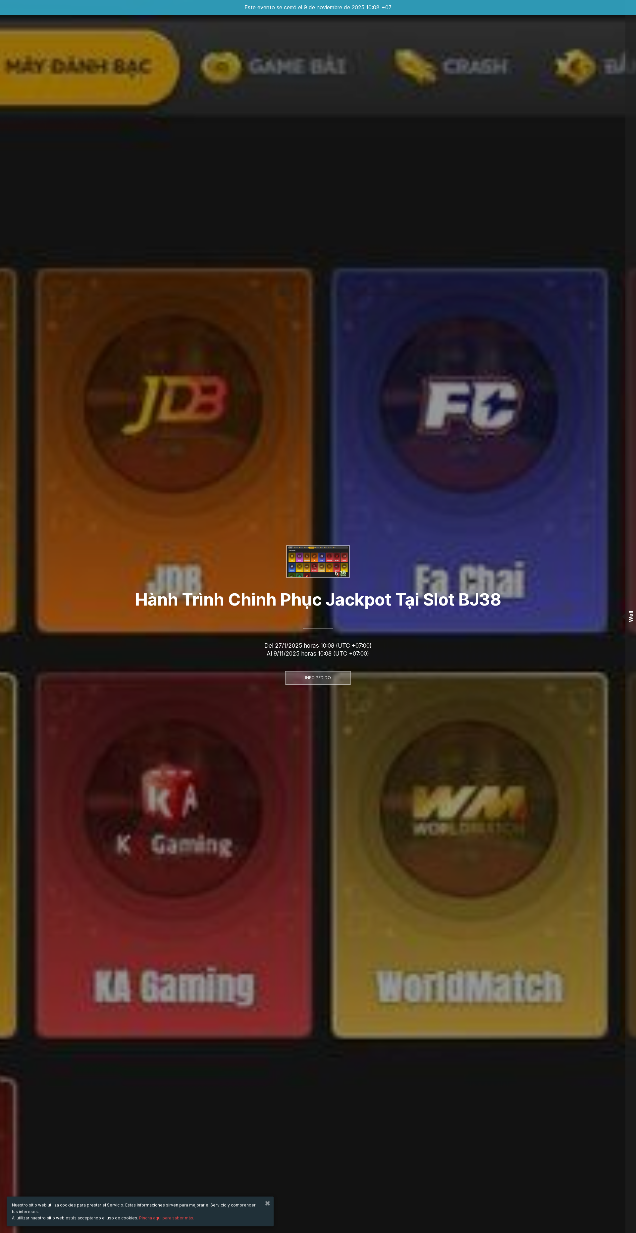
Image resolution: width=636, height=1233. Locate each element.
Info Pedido (318, 677)
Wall (630, 616)
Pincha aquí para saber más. (166, 1217)
